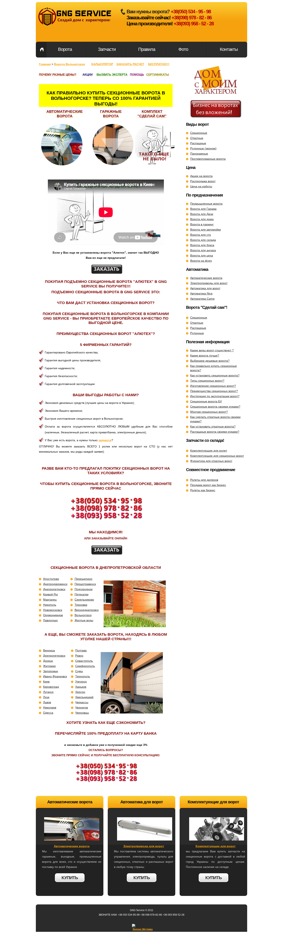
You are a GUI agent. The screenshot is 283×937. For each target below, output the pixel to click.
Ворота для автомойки (205, 229)
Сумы (79, 671)
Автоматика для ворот (205, 288)
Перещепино (83, 578)
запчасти (104, 440)
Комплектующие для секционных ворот (217, 455)
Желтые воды (84, 620)
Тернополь (82, 676)
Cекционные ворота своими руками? (215, 406)
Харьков (80, 686)
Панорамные (199, 153)
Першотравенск (85, 584)
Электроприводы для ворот (208, 283)
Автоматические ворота (206, 278)
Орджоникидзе (53, 615)
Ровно (79, 655)
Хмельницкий (84, 697)
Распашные (198, 143)
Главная (42, 49)
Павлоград (50, 620)
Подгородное (84, 589)
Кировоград (51, 686)
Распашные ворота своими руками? (214, 431)
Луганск (48, 692)
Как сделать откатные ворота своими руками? (215, 419)
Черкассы (81, 702)
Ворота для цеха (201, 255)
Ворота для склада (203, 240)
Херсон (80, 692)
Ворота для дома (202, 219)
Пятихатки (81, 594)
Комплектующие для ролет (208, 450)
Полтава (81, 650)
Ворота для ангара (203, 250)
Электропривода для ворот (143, 846)
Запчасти (107, 49)
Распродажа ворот (202, 181)
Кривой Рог (50, 594)
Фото (183, 49)
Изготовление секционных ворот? (213, 385)
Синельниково (84, 599)
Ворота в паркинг (202, 224)
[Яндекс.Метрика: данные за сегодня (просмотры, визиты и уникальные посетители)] (142, 928)
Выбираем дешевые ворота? (210, 360)
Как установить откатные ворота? (213, 426)
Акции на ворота (201, 176)
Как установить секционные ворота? (214, 375)
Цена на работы (201, 186)
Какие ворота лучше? (204, 355)
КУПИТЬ (70, 877)
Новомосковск (52, 610)
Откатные (196, 138)
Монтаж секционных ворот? (209, 411)
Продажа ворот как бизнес (208, 485)
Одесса (48, 712)
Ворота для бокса (202, 245)
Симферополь (85, 666)
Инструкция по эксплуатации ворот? (214, 396)
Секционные (198, 132)
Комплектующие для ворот (216, 846)
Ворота (65, 49)
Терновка (81, 604)
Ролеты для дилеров (204, 479)
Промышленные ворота (206, 203)
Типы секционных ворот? (207, 380)
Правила (146, 49)
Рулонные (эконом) (203, 148)
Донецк (48, 660)
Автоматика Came (202, 298)
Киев (46, 681)
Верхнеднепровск (87, 610)
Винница (49, 650)
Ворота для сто (200, 234)
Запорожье (50, 671)
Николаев (49, 707)
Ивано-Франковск (55, 676)
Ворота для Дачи (201, 214)
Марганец (50, 599)
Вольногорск (83, 615)
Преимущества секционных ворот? (214, 391)
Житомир (49, 666)
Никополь (49, 604)
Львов (47, 702)
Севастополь (84, 660)
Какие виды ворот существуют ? (212, 350)
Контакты (229, 49)
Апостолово (51, 578)
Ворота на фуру (201, 260)
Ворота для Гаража (203, 208)
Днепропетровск (54, 589)
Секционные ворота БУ (206, 401)
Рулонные (197, 333)
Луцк (46, 697)
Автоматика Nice (201, 293)
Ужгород (81, 681)
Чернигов (81, 707)
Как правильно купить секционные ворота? (213, 368)
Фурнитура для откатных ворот (211, 461)
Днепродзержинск (55, 584)
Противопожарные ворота (208, 158)
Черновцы (82, 712)
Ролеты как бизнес (202, 490)
